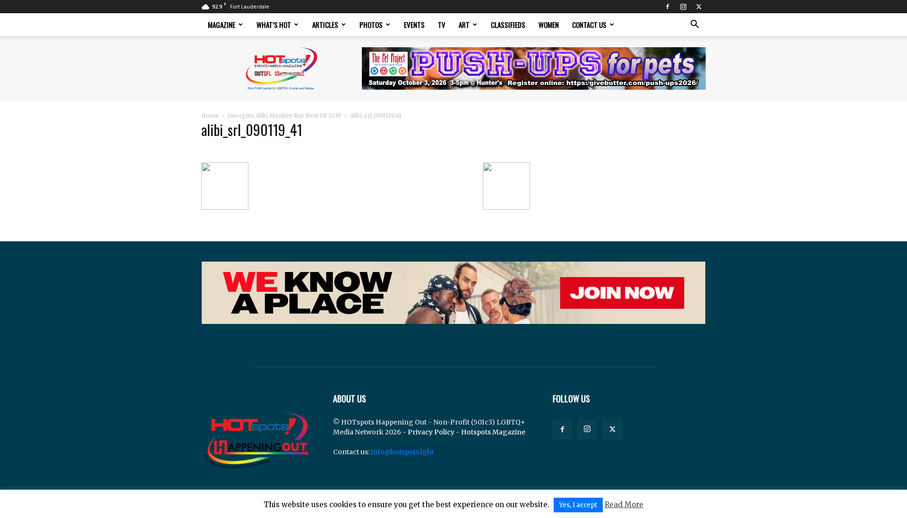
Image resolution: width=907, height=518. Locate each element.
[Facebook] (667, 6)
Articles (325, 24)
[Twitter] (699, 6)
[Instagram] (683, 6)
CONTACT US (589, 24)
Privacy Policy (431, 432)
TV (441, 24)
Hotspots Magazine (493, 432)
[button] (694, 25)
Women (549, 24)
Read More (624, 504)
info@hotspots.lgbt (402, 452)
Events (414, 24)
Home (210, 115)
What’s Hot (274, 24)
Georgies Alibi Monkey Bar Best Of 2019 (284, 115)
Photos (371, 24)
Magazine (221, 24)
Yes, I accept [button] (578, 505)
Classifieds (508, 24)
